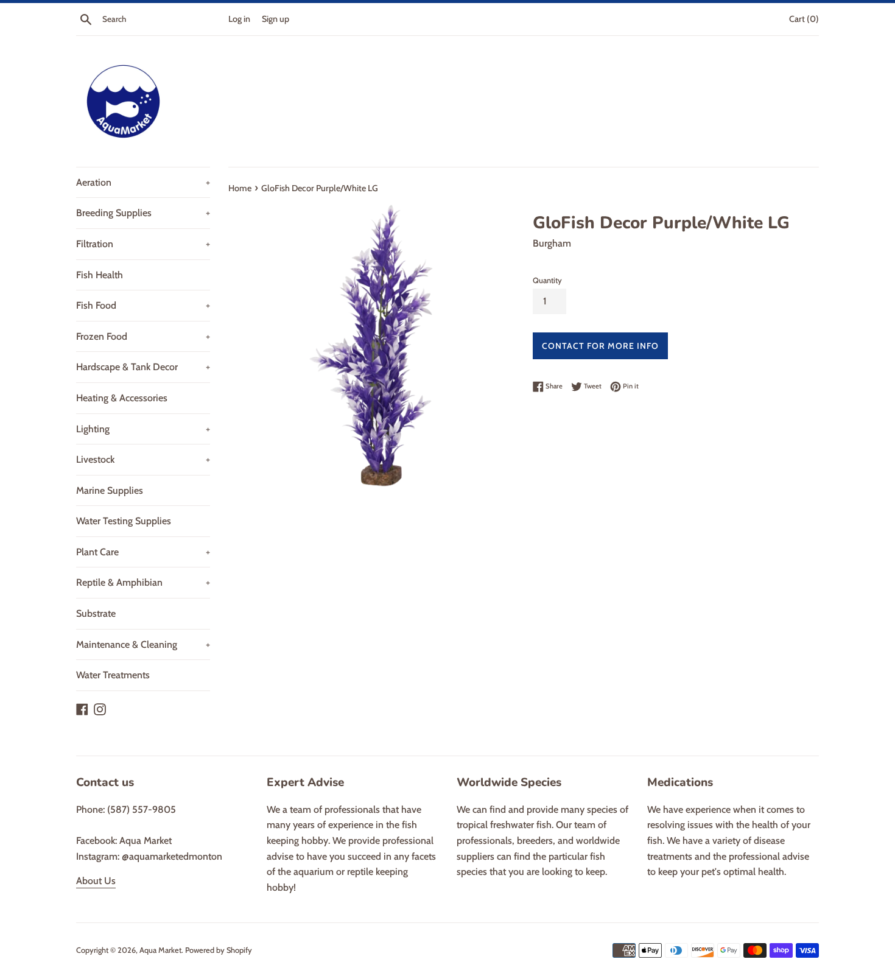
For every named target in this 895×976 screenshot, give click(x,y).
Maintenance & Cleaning (143, 644)
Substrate (96, 613)
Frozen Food (143, 336)
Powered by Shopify (218, 950)
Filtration (143, 244)
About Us (96, 880)
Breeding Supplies (143, 213)
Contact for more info (600, 345)
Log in (239, 18)
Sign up (275, 18)
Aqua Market (160, 950)
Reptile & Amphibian (143, 582)
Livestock (143, 459)
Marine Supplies (109, 490)
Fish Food (143, 305)
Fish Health (99, 275)
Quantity (547, 280)
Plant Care (143, 552)
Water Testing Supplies (123, 521)
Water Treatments (113, 675)
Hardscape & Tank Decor (143, 367)
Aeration (143, 182)
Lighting (143, 429)
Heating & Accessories (121, 398)
